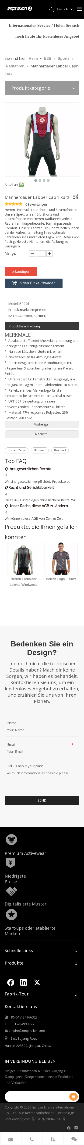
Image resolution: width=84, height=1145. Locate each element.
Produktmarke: (19, 309)
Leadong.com (20, 1119)
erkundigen (21, 271)
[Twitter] (36, 982)
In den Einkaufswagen (37, 283)
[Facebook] (10, 982)
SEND (42, 800)
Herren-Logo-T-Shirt (61, 579)
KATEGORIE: (17, 315)
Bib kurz (40, 450)
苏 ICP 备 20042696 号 (48, 1119)
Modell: (13, 303)
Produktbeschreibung (24, 326)
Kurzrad (60, 450)
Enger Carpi (16, 450)
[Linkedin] (23, 982)
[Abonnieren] (73, 1097)
